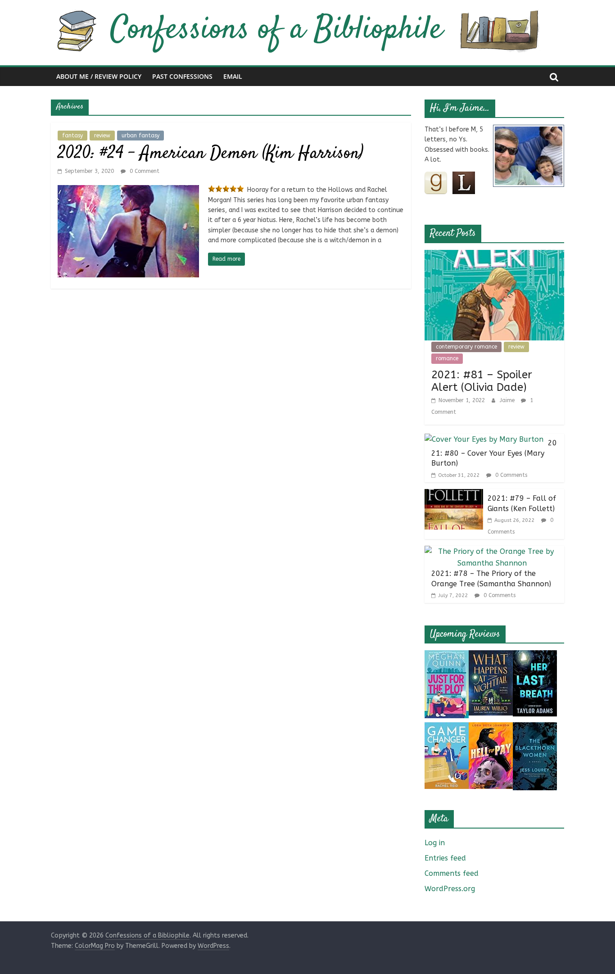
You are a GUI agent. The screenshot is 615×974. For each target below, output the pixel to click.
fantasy (72, 135)
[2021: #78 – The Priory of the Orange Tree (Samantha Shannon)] (492, 551)
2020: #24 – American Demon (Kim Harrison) (210, 154)
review (102, 135)
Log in (435, 842)
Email (232, 76)
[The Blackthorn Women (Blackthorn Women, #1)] (535, 728)
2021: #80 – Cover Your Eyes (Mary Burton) (494, 453)
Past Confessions (182, 76)
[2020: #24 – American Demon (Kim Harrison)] (128, 190)
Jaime (508, 400)
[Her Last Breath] (535, 656)
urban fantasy (140, 135)
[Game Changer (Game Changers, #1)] (447, 728)
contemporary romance (466, 347)
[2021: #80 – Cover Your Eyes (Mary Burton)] (484, 439)
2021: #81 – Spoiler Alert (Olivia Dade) (481, 381)
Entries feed (445, 858)
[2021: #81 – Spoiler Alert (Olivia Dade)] (494, 255)
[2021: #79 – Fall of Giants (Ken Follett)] (454, 494)
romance (447, 358)
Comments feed (452, 873)
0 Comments (510, 475)
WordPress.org (450, 888)
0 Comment (143, 171)
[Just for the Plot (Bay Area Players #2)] (447, 656)
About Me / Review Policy (98, 76)
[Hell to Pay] (491, 728)
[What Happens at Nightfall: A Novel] (491, 656)
